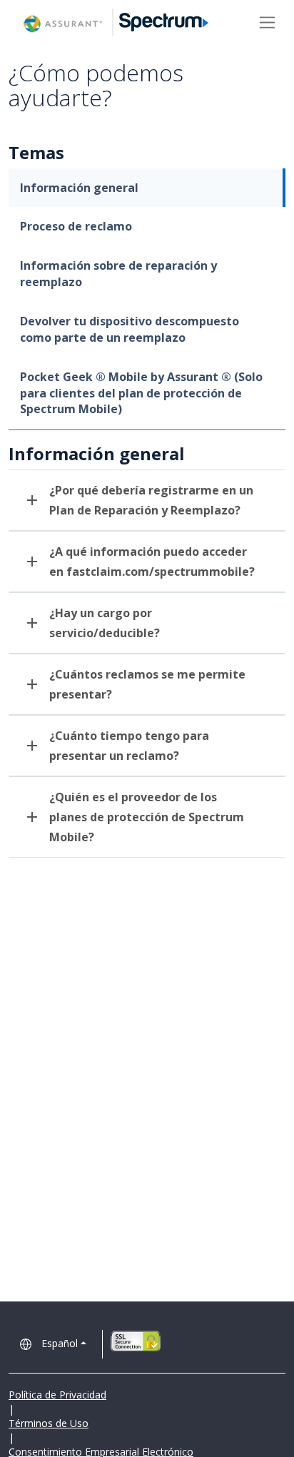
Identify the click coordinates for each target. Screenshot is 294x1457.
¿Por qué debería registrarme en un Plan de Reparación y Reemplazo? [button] (151, 500)
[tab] (147, 500)
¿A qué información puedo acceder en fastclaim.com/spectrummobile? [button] (152, 561)
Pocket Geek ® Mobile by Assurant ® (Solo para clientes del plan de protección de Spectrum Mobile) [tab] (141, 393)
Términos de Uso (48, 1423)
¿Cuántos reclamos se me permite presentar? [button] (147, 684)
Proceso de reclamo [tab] (76, 226)
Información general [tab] (79, 188)
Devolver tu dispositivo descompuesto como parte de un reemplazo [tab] (129, 329)
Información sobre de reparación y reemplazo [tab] (118, 274)
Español (59, 1343)
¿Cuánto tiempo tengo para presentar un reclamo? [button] (129, 745)
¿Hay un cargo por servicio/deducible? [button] (104, 623)
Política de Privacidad (57, 1394)
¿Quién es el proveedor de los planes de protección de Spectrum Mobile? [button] (146, 817)
